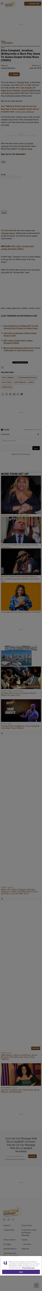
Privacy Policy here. (28, 1268)
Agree (21, 1272)
